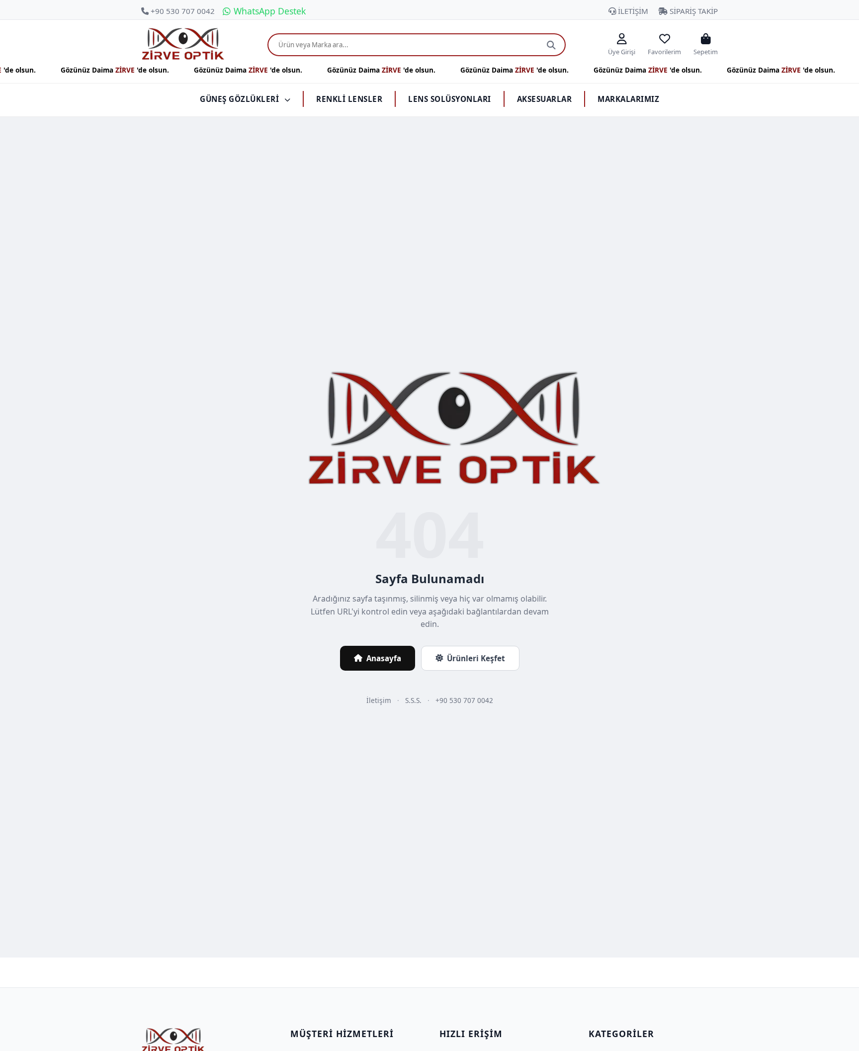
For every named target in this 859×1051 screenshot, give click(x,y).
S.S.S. (413, 700)
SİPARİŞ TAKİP (693, 11)
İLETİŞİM (632, 11)
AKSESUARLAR (544, 99)
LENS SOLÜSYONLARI (449, 99)
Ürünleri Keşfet (476, 658)
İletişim (378, 700)
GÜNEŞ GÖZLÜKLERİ (240, 99)
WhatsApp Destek (268, 11)
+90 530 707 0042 (182, 11)
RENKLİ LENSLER (349, 99)
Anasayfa (383, 658)
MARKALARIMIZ (628, 99)
